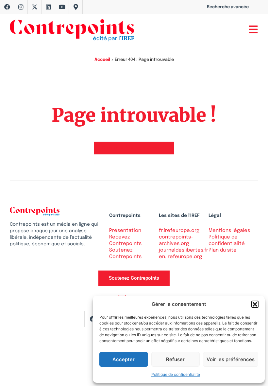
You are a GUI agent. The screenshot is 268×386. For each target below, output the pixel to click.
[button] (255, 304)
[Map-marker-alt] (76, 7)
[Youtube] (62, 7)
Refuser (175, 359)
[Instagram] (21, 7)
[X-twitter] (35, 7)
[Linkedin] (48, 7)
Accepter (123, 359)
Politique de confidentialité (175, 374)
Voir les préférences (231, 359)
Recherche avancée (228, 7)
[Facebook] (7, 7)
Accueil (102, 60)
